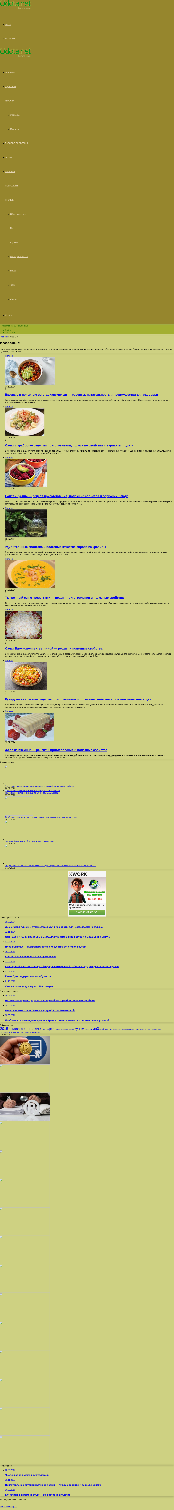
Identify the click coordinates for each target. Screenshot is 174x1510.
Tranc (12, 285)
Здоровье (10, 87)
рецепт (16, 1032)
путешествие (145, 1029)
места (88, 1029)
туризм (27, 1032)
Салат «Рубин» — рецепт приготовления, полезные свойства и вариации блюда (66, 496)
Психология (12, 186)
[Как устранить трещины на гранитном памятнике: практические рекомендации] (25, 1378)
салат (22, 1032)
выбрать (71, 1029)
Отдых (8, 157)
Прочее (9, 200)
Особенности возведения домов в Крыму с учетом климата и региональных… (42, 817)
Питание (10, 172)
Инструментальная (19, 257)
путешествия (7, 1032)
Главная (4, 337)
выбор (66, 1029)
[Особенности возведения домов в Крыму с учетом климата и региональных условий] (19, 815)
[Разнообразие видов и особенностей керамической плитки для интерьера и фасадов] (25, 1149)
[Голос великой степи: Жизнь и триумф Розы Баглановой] (32, 791)
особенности (105, 1029)
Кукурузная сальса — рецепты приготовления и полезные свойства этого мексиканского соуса (78, 699)
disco (38, 1028)
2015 (4, 1028)
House (13, 271)
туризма (36, 1032)
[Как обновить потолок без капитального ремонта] (25, 1320)
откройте (114, 1029)
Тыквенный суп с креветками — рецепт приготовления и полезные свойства (64, 597)
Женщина (14, 115)
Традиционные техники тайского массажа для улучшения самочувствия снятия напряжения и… (50, 866)
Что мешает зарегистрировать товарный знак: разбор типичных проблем (39, 786)
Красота (9, 101)
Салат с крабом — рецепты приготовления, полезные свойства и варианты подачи (69, 445)
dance (18, 1028)
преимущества (123, 1029)
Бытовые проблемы (16, 143)
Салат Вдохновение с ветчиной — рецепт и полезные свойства (53, 648)
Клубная (14, 242)
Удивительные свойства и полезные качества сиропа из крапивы (55, 547)
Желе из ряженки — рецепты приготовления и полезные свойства (56, 750)
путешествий (156, 1029)
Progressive (59, 1029)
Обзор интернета (18, 214)
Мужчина (14, 129)
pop (51, 1028)
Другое (13, 299)
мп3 (95, 1028)
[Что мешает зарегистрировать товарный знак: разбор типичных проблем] (19, 784)
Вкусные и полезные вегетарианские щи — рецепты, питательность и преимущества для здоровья (81, 394)
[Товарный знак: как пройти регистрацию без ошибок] (19, 839)
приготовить (134, 1029)
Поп (12, 228)
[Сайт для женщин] (15, 8)
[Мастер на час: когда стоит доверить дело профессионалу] (25, 1349)
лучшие (79, 1028)
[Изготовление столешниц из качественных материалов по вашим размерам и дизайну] (25, 1406)
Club (11, 1029)
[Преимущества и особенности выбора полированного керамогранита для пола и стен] (25, 1178)
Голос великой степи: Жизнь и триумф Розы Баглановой (31, 793)
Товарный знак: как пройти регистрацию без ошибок (29, 841)
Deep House (29, 1029)
